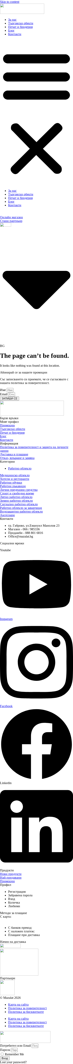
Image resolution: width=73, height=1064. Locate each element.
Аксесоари (7, 515)
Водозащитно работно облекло (21, 511)
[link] (17, 891)
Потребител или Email (15, 1045)
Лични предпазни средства (19, 489)
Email (4, 394)
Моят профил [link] (9, 421)
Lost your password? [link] (13, 1062)
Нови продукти (10, 874)
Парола (5, 1050)
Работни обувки (11, 482)
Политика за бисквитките (26, 1011)
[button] (36, 112)
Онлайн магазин (11, 217)
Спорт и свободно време (17, 493)
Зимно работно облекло (16, 500)
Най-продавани (10, 877)
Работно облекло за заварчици (21, 508)
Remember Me (14, 1054)
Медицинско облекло (15, 475)
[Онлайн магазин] (2, 213)
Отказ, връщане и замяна (17, 458)
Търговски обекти (20, 23)
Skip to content (9, 1)
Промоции (7, 425)
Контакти (14, 34)
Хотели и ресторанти (14, 479)
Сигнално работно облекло (19, 504)
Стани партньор (11, 221)
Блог (11, 30)
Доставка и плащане (14, 454)
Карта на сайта (18, 1004)
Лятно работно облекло (16, 497)
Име (3, 390)
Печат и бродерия (20, 27)
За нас (12, 19)
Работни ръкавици (13, 486)
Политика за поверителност (27, 1008)
